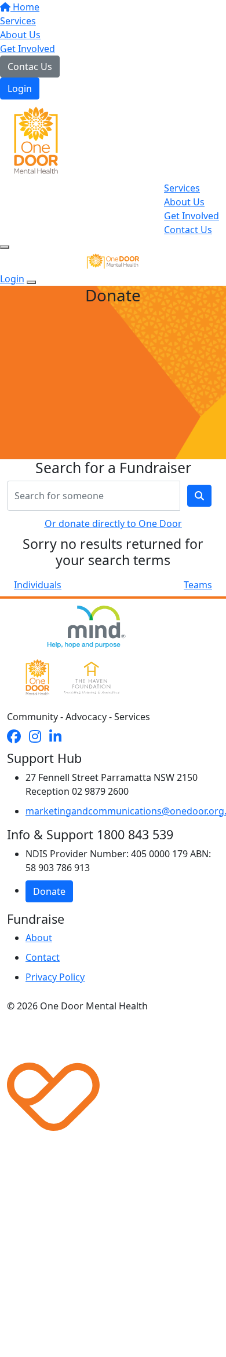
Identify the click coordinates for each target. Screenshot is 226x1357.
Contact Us (188, 229)
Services (18, 20)
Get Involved (27, 48)
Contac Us (30, 66)
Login (20, 88)
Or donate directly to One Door (113, 523)
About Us (20, 34)
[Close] (31, 282)
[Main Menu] (4, 247)
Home (24, 7)
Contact (42, 957)
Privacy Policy (55, 977)
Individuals (37, 584)
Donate (49, 891)
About (38, 937)
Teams (198, 584)
